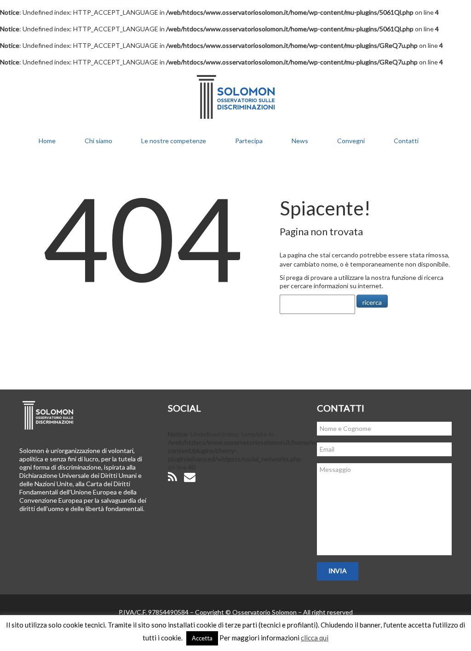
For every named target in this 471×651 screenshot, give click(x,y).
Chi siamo (98, 141)
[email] (189, 477)
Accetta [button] (202, 638)
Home (47, 141)
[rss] (172, 477)
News (300, 141)
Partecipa (249, 141)
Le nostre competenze (173, 141)
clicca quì (314, 638)
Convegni (351, 141)
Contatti (406, 141)
